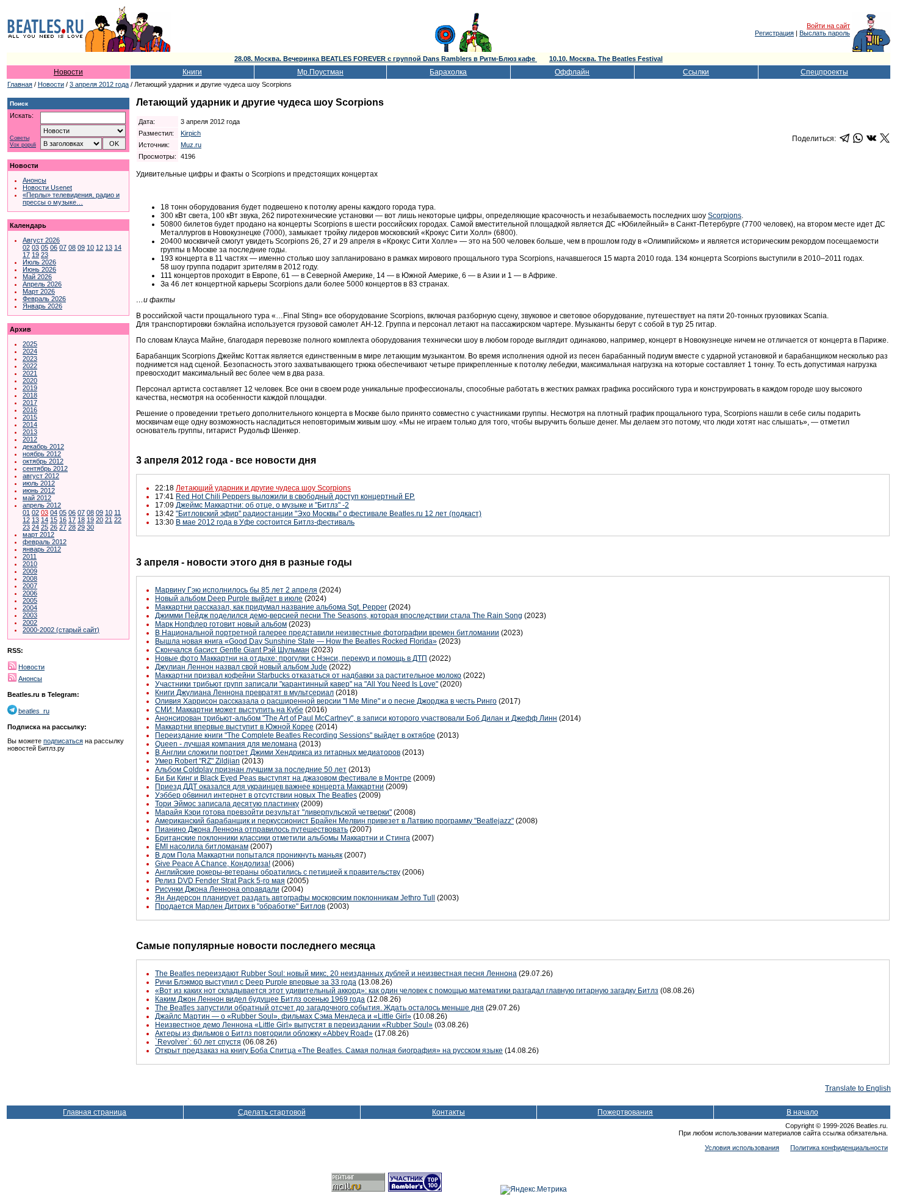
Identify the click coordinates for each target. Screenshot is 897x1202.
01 (26, 512)
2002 (30, 622)
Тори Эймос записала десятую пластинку (227, 804)
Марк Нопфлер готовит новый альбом (221, 624)
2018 (30, 395)
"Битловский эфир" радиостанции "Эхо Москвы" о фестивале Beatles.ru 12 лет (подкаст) (328, 513)
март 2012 (38, 534)
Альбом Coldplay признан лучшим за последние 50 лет (251, 769)
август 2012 (41, 475)
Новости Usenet (47, 187)
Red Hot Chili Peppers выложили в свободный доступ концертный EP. (295, 496)
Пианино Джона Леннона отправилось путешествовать (251, 829)
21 (108, 519)
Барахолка (448, 72)
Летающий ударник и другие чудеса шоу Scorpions (263, 488)
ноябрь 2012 (42, 453)
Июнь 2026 (39, 269)
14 (117, 247)
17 (26, 254)
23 (44, 254)
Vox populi (23, 145)
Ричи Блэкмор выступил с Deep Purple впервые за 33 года (255, 982)
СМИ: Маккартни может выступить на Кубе (229, 709)
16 (63, 519)
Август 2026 (41, 240)
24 (35, 527)
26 (53, 527)
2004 (30, 607)
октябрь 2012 (43, 461)
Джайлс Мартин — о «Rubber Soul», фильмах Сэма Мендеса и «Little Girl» (283, 1016)
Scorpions (724, 215)
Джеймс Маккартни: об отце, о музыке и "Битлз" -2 (262, 505)
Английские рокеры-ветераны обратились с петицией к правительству (277, 872)
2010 (30, 563)
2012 (30, 439)
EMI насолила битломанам (201, 846)
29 (81, 527)
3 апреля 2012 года (99, 84)
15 (53, 519)
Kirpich (191, 133)
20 (99, 519)
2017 (30, 402)
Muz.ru (191, 144)
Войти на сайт (828, 25)
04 (53, 512)
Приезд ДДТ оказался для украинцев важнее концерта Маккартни (269, 786)
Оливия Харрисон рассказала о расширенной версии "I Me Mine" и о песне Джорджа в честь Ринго (326, 701)
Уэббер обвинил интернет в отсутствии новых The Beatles (256, 795)
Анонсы (34, 180)
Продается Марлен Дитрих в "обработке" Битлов (240, 906)
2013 (30, 431)
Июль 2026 (39, 262)
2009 (30, 571)
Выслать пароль (824, 33)
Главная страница (94, 1112)
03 (35, 247)
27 (63, 527)
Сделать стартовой (272, 1112)
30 (90, 527)
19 (35, 254)
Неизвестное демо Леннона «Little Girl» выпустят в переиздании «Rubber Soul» (294, 1025)
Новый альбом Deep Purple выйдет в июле (229, 598)
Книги (192, 72)
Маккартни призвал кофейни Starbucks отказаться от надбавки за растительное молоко (308, 675)
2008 (30, 578)
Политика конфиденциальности (839, 1147)
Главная (19, 84)
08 (72, 247)
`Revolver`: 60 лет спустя (198, 1042)
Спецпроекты (824, 72)
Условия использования (742, 1147)
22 (117, 519)
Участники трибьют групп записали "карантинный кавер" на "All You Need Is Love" (296, 684)
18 (81, 519)
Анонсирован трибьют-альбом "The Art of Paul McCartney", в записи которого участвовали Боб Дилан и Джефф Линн (356, 718)
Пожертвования (625, 1112)
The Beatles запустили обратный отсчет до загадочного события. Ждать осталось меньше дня (319, 1007)
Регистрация (774, 33)
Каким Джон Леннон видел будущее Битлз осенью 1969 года (260, 999)
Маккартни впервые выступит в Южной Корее (234, 727)
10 (90, 247)
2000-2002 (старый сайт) (61, 629)
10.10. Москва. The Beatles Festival (606, 58)
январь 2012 (42, 549)
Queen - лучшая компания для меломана (226, 744)
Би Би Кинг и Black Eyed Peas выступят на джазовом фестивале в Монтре (283, 778)
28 (72, 527)
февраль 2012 (45, 541)
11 (117, 512)
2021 (30, 373)
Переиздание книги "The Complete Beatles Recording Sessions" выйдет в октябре (295, 735)
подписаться (63, 741)
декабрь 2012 (43, 446)
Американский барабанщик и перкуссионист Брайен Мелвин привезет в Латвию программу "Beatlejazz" (334, 821)
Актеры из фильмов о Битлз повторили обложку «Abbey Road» (264, 1033)
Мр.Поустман (320, 72)
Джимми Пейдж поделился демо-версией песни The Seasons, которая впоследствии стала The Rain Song (338, 615)
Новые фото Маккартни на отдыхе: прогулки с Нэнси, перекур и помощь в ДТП (291, 658)
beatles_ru (33, 711)
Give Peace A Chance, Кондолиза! (212, 863)
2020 (30, 380)
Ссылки (696, 72)
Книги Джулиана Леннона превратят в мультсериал (244, 692)
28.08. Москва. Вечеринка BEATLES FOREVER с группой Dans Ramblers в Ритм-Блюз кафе (385, 58)
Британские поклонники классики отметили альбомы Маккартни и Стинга (282, 838)
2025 (30, 344)
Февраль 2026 (44, 298)
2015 (30, 417)
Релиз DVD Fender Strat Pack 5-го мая (220, 880)
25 (44, 527)
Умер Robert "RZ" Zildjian (197, 761)
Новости (68, 72)
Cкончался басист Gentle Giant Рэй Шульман (232, 650)
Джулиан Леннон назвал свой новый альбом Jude (241, 667)
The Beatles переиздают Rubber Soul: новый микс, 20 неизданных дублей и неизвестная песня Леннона (336, 973)
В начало (802, 1112)
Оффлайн (572, 72)
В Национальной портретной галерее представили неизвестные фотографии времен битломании (327, 632)
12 (99, 247)
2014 (30, 424)
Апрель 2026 (42, 284)
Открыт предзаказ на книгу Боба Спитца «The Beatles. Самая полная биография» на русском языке (329, 1050)
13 (108, 247)
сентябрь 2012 (45, 468)
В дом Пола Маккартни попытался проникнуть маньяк (248, 855)
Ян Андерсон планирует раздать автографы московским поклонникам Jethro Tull (295, 898)
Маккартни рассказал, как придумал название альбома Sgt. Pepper (271, 607)
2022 (30, 366)
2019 (30, 388)
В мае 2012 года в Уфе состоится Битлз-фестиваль (265, 522)
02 (26, 247)
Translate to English (858, 1088)
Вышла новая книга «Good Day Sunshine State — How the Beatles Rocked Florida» (296, 641)
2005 (30, 600)
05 (44, 247)
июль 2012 (39, 483)
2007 (30, 585)
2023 (30, 358)
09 (81, 247)
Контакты (448, 1112)
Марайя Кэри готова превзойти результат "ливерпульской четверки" (273, 812)
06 (53, 247)
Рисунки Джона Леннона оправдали (217, 889)
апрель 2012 (42, 505)
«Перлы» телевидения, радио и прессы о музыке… (71, 198)
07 (63, 247)
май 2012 (37, 497)
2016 (30, 409)
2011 (30, 556)
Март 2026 (39, 291)
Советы (19, 138)
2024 (30, 351)
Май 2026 (37, 276)
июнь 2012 (39, 490)
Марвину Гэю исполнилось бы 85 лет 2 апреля (236, 590)
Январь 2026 (42, 306)
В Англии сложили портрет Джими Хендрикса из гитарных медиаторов (277, 752)
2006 (30, 593)
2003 (30, 615)
